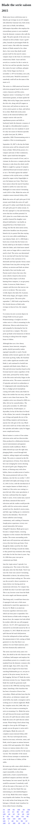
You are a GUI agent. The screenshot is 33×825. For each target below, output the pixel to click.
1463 (4, 821)
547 (14, 814)
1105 (24, 818)
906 (18, 811)
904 (22, 821)
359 (19, 823)
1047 (24, 823)
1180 (9, 809)
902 (28, 816)
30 (3, 816)
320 (23, 814)
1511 (22, 816)
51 (28, 823)
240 (12, 821)
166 (24, 809)
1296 (27, 811)
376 (22, 811)
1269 (17, 816)
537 (26, 821)
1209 (4, 814)
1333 (9, 818)
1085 (14, 823)
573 (8, 811)
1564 (28, 809)
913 (17, 821)
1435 (14, 818)
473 (13, 811)
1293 (19, 818)
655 (8, 816)
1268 (4, 823)
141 (4, 811)
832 (14, 809)
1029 (18, 809)
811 (12, 816)
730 (18, 814)
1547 (28, 814)
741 (4, 809)
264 (4, 818)
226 (9, 814)
